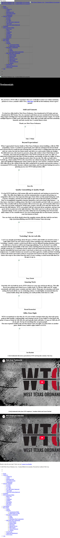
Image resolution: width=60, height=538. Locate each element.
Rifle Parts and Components (13, 53)
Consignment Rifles (14, 44)
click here (30, 101)
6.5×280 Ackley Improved (12, 22)
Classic (8, 30)
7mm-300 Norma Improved (13, 25)
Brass (10, 49)
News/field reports (10, 13)
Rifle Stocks (12, 60)
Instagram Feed (10, 12)
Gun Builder (6, 39)
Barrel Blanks (12, 54)
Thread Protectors (13, 61)
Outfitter (8, 33)
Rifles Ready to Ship (14, 46)
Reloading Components (12, 47)
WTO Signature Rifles (8, 27)
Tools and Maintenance (12, 66)
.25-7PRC (8, 20)
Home (4, 6)
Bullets (11, 50)
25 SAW (8, 19)
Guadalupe (9, 32)
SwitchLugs (9, 64)
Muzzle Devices (13, 59)
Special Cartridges (7, 16)
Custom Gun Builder (26, 464)
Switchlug (5, 26)
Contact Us (9, 9)
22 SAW (8, 17)
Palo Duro (8, 36)
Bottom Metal (12, 56)
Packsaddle (9, 34)
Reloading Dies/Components (16, 51)
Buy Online (6, 40)
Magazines (12, 57)
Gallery (8, 10)
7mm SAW (9, 23)
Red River (8, 37)
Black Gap (9, 29)
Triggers (11, 63)
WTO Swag (9, 67)
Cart (4, 68)
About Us (5, 8)
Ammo (8, 42)
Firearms (8, 43)
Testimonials (9, 15)
